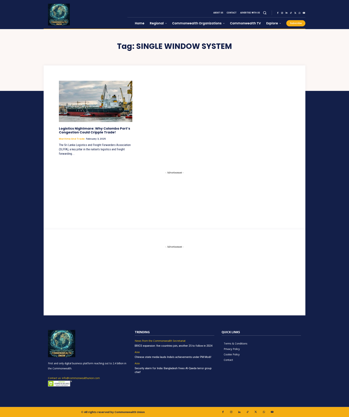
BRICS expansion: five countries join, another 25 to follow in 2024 (173, 345)
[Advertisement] (174, 197)
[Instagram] (282, 13)
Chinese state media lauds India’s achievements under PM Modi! (173, 357)
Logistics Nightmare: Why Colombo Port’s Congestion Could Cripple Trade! (94, 130)
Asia (137, 352)
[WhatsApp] (299, 13)
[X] (295, 13)
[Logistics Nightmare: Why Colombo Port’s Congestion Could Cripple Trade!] (95, 101)
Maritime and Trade (72, 138)
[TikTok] (291, 13)
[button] (264, 12)
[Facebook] (278, 13)
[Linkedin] (286, 13)
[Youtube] (304, 13)
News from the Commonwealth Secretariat (160, 340)
